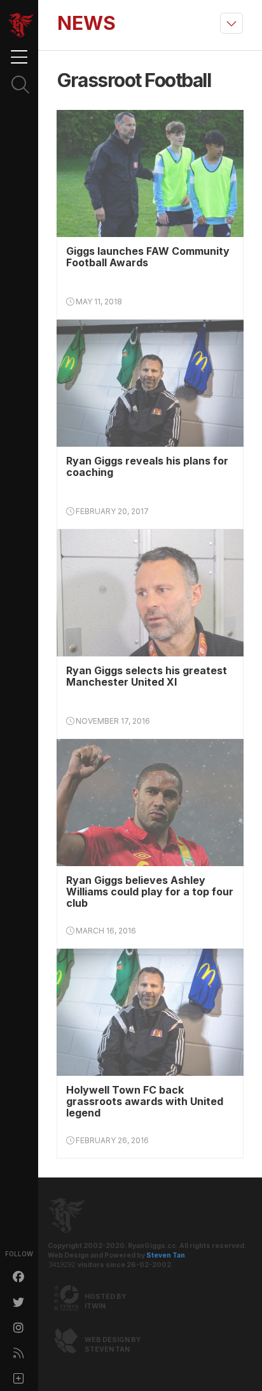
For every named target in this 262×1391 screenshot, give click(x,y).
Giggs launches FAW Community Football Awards (148, 257)
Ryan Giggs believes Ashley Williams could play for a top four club (149, 891)
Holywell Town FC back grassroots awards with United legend (144, 1101)
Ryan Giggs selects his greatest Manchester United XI (146, 676)
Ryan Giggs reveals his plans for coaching (147, 466)
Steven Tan (165, 1255)
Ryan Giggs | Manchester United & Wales (21, 25)
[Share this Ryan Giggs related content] (19, 1378)
